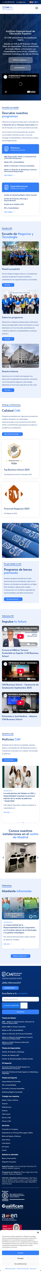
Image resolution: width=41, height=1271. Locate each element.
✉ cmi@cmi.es (20, 2)
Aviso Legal (33, 1268)
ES (32, 2)
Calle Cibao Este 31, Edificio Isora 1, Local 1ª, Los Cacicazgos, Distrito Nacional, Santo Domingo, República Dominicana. (19, 1181)
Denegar (20, 1258)
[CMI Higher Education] (8, 8)
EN (37, 2)
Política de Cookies (10, 1268)
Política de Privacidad (23, 1268)
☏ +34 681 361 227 (8, 2)
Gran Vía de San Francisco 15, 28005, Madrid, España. (19, 1167)
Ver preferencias (20, 1264)
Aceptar (20, 1253)
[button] (38, 1233)
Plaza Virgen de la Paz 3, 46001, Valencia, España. (20, 1173)
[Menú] (37, 8)
